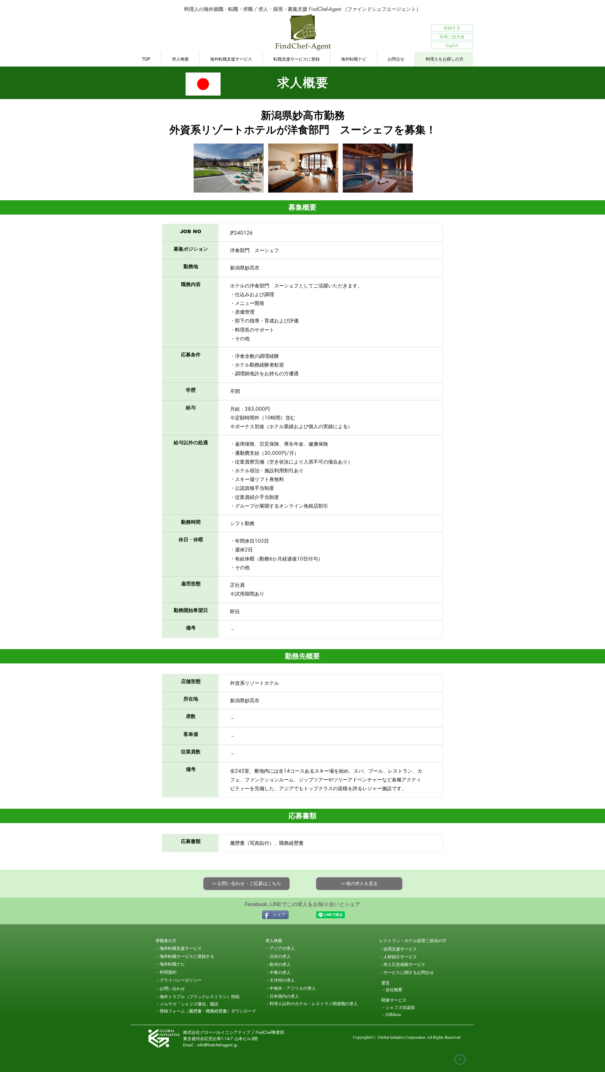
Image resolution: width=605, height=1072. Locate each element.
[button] (180, 941)
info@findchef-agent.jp (217, 1045)
